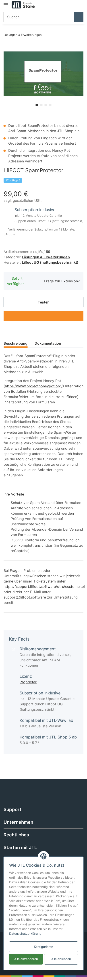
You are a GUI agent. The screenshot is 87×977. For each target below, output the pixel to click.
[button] (80, 346)
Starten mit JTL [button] (20, 847)
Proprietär (28, 682)
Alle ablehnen (61, 959)
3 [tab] (45, 105)
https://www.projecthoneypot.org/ (34, 386)
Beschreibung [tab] (15, 343)
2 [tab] (41, 105)
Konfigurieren (43, 947)
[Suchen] (78, 17)
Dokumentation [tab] (48, 343)
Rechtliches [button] (16, 834)
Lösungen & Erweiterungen (46, 257)
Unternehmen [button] (18, 822)
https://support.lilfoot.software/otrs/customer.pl (44, 586)
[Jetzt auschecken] (7, 49)
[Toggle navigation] (6, 3)
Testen (44, 302)
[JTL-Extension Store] (23, 5)
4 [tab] (50, 105)
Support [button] (12, 809)
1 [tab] (36, 105)
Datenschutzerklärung (25, 933)
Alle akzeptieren (26, 959)
